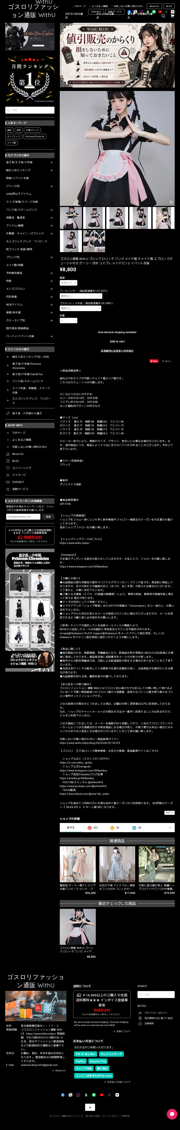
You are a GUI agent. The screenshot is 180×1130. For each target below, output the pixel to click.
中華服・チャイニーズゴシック (25, 233)
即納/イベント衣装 (17, 178)
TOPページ (80, 6)
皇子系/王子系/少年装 (19, 162)
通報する (169, 812)
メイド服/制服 (14, 265)
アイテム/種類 (14, 225)
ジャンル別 (13, 186)
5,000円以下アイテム (18, 194)
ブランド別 (13, 257)
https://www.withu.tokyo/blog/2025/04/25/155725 (90, 743)
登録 (48, 516)
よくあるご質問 (100, 6)
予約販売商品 (14, 273)
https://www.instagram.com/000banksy (83, 770)
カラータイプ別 (15, 320)
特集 (9, 281)
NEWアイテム (14, 304)
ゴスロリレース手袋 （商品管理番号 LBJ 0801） (87, 303)
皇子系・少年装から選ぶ (140, 15)
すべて (71, 827)
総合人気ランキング (18, 170)
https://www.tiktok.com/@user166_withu (84, 793)
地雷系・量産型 (15, 217)
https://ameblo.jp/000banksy (77, 778)
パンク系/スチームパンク (21, 209)
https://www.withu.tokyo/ (75, 543)
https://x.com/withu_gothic (76, 762)
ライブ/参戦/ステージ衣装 (22, 201)
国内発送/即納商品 (17, 328)
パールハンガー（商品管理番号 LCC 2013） (84, 291)
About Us (154, 6)
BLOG (169, 6)
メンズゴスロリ (15, 288)
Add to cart (117, 341)
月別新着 (11, 296)
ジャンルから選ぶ (105, 15)
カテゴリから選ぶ (74, 15)
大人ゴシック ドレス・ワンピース (26, 241)
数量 (62, 315)
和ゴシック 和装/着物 (19, 249)
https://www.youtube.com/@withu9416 (83, 786)
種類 (62, 277)
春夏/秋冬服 (13, 312)
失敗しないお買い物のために (128, 6)
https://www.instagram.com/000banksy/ (84, 566)
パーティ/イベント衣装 (20, 336)
